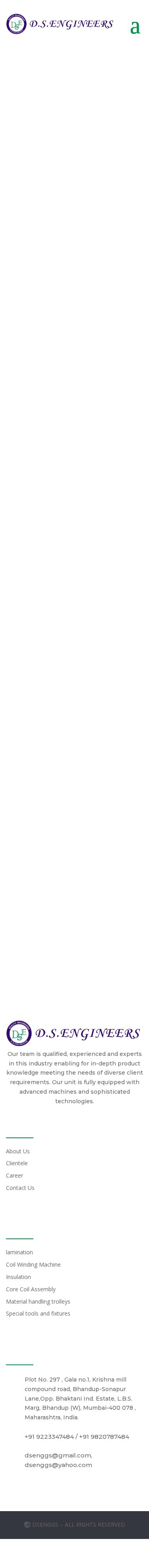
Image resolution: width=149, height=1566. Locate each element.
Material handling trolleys (38, 1301)
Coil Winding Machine (33, 1264)
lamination (19, 1252)
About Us (18, 1151)
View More (51, 379)
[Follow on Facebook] (56, 1555)
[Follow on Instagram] (75, 1555)
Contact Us (20, 1187)
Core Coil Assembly (31, 1289)
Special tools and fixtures (38, 1313)
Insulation (18, 1277)
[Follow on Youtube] (94, 1555)
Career (14, 1175)
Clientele (17, 1163)
